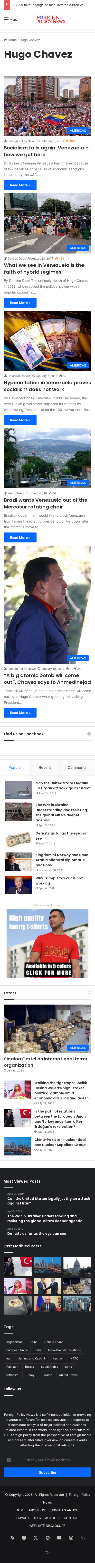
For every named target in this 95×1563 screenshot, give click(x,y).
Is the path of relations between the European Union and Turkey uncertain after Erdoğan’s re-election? (60, 1119)
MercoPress (16, 493)
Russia (29, 1366)
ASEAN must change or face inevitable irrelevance (50, 5)
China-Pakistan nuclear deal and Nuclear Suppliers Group (60, 1142)
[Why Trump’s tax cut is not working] (18, 885)
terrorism (12, 1375)
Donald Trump (53, 1342)
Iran (8, 1358)
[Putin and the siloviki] (48, 1304)
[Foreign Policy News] (47, 19)
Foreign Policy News (22, 141)
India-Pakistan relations (64, 1350)
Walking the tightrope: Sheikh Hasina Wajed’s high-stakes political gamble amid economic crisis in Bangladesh (61, 1090)
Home (12, 40)
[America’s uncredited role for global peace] (77, 1266)
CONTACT (71, 1518)
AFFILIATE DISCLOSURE (47, 1526)
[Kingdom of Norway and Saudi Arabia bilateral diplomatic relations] (18, 861)
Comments (77, 767)
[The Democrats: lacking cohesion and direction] (18, 1305)
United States (68, 1375)
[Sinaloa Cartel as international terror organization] (77, 1286)
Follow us (12, 1388)
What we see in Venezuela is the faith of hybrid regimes (44, 268)
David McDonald (19, 376)
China (33, 1342)
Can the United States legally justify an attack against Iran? (63, 786)
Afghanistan (14, 1342)
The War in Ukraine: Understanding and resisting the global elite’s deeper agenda (61, 812)
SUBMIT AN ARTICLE (64, 1510)
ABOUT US (37, 1510)
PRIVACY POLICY (29, 1518)
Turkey (30, 1375)
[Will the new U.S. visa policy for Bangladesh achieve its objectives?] (77, 1304)
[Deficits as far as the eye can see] (18, 840)
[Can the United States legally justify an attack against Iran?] (18, 790)
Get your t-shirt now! (47, 905)
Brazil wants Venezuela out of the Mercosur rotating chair (45, 503)
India (38, 1350)
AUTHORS (52, 1518)
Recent (45, 767)
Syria (68, 1366)
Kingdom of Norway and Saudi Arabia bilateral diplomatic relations (62, 859)
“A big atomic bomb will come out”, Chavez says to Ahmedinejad (47, 679)
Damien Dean (17, 258)
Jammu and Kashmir (32, 1358)
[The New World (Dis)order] (48, 1286)
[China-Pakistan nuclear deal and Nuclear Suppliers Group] (17, 1146)
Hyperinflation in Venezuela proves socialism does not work (47, 386)
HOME (20, 1510)
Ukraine (46, 1375)
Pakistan (12, 1366)
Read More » (20, 185)
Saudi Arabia (49, 1366)
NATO (74, 1358)
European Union (17, 1350)
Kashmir (58, 1358)
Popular (15, 767)
